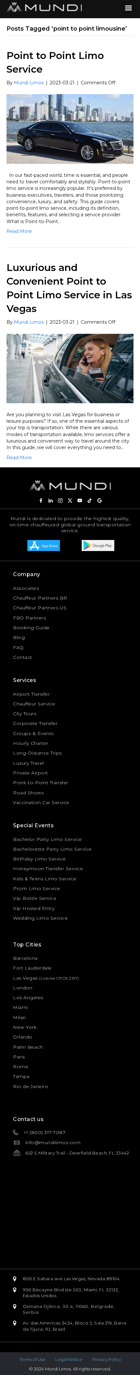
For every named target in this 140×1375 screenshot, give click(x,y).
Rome (20, 1067)
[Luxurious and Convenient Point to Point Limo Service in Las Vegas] (70, 368)
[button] (40, 500)
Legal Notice (68, 1359)
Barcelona (25, 958)
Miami (20, 1007)
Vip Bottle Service (34, 898)
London (22, 988)
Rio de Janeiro (30, 1086)
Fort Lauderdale (32, 968)
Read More (19, 231)
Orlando (23, 1037)
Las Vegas (25, 978)
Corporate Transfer (35, 723)
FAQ (18, 647)
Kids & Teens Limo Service (45, 879)
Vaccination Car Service (41, 802)
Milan (19, 1017)
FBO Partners (29, 618)
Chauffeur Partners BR (40, 598)
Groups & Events (33, 733)
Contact (22, 657)
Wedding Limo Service (40, 918)
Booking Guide (31, 628)
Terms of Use (32, 1359)
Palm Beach (28, 1047)
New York (24, 1027)
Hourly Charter (30, 743)
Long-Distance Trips (37, 753)
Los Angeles (28, 997)
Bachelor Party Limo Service (47, 839)
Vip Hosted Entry (33, 908)
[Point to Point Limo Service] (70, 129)
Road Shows (28, 793)
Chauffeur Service (34, 704)
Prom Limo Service (36, 888)
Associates (26, 588)
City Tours (24, 713)
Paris (19, 1057)
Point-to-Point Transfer (40, 783)
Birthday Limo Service (39, 859)
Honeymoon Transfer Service (48, 869)
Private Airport (30, 773)
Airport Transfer (31, 694)
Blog (19, 637)
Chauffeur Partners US (40, 608)
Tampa (21, 1076)
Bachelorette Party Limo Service (52, 849)
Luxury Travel (28, 763)
